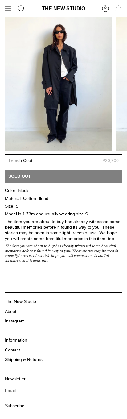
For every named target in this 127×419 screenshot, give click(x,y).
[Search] (21, 8)
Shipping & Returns (24, 359)
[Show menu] (8, 8)
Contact (12, 349)
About (10, 311)
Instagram (15, 320)
